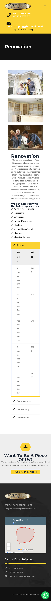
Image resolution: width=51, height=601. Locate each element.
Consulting (23, 409)
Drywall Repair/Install (23, 229)
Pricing (20, 245)
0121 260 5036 (22, 13)
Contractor (23, 417)
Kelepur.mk (34, 594)
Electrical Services (22, 237)
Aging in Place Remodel (24, 209)
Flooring (18, 233)
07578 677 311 (21, 16)
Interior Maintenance (23, 221)
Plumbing (18, 225)
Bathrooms (19, 217)
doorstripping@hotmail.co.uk (25, 26)
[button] (25, 245)
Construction (24, 401)
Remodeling (19, 213)
